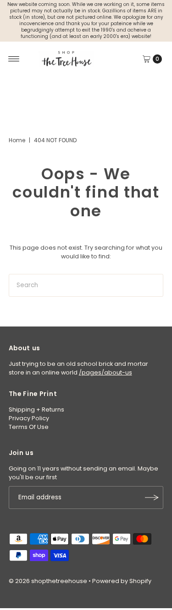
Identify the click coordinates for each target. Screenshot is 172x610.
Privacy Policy (29, 418)
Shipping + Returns (36, 409)
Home (17, 140)
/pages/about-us (105, 372)
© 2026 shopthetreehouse (48, 581)
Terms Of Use (29, 427)
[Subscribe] (151, 497)
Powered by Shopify (121, 581)
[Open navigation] (14, 59)
